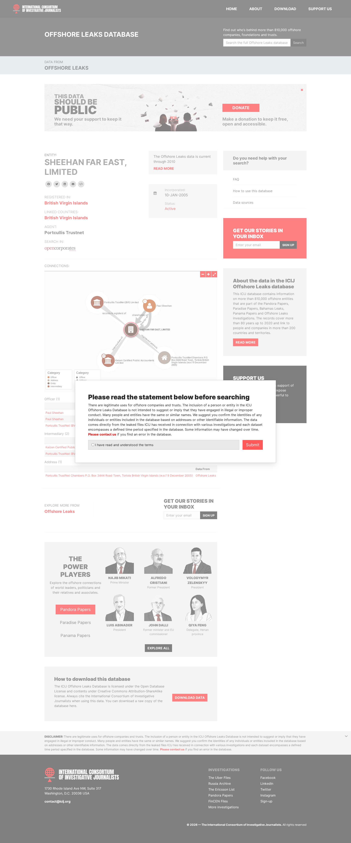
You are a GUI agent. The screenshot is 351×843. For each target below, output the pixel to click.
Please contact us (102, 434)
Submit (252, 444)
